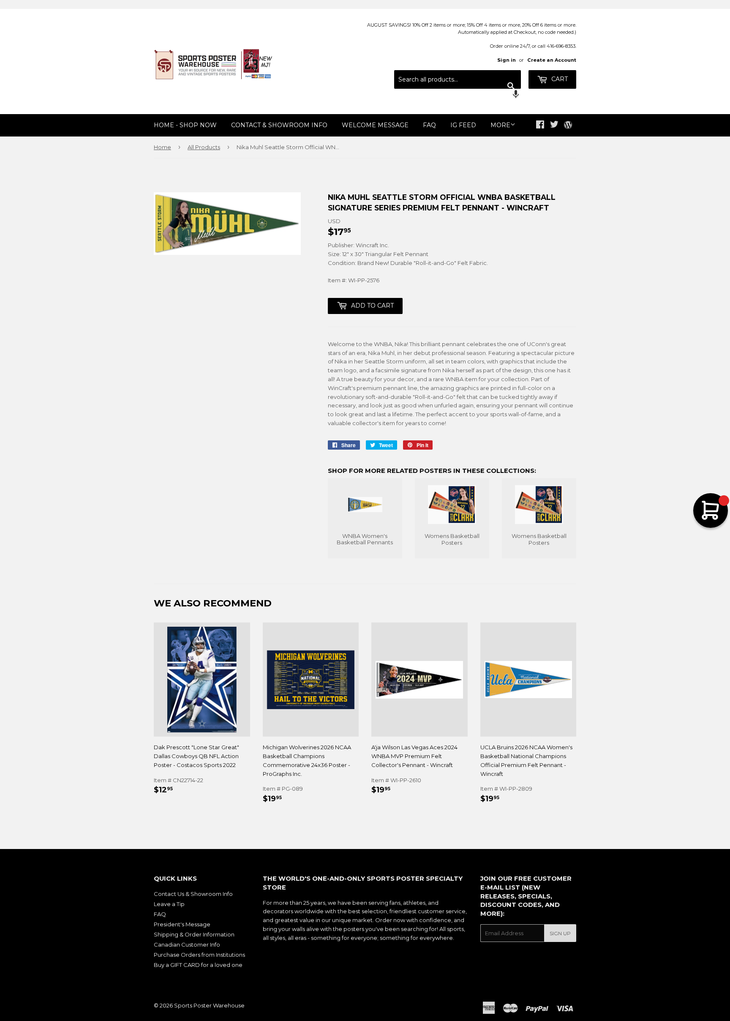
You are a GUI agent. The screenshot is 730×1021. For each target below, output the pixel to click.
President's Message (182, 924)
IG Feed (463, 125)
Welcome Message (375, 125)
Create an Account (551, 60)
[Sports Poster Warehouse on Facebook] (540, 125)
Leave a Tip (169, 904)
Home (162, 147)
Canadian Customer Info (187, 944)
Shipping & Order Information (194, 934)
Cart (559, 79)
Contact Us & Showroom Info (193, 893)
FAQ (429, 125)
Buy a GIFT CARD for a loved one (198, 964)
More (500, 125)
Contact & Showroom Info (279, 125)
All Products (204, 147)
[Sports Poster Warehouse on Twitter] (554, 125)
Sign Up (560, 933)
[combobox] (457, 79)
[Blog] (568, 125)
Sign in (506, 60)
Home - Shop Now (185, 125)
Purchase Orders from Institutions (199, 954)
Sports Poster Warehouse (209, 1005)
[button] (457, 95)
